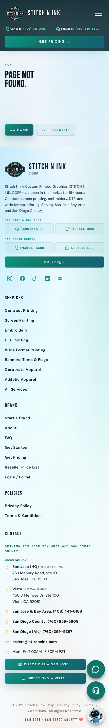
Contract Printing (21, 310)
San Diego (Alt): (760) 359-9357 (42, 631)
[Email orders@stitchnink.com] (60, 278)
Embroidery (16, 330)
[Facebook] (22, 278)
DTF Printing (16, 340)
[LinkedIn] (47, 278)
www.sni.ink (16, 560)
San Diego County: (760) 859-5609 (45, 621)
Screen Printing (19, 320)
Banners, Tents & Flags (26, 359)
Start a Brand (17, 418)
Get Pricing (15, 457)
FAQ (8, 437)
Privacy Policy (18, 505)
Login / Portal (17, 477)
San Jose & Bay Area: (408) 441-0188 (47, 611)
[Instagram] (9, 278)
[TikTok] (35, 278)
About (10, 427)
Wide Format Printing (25, 350)
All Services (16, 389)
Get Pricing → (54, 41)
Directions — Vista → (48, 678)
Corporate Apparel (23, 369)
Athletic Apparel (20, 379)
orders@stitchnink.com (34, 641)
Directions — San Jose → (48, 664)
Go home (19, 130)
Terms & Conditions (24, 515)
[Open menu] (98, 13)
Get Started (55, 130)
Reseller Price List (22, 467)
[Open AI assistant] (96, 715)
